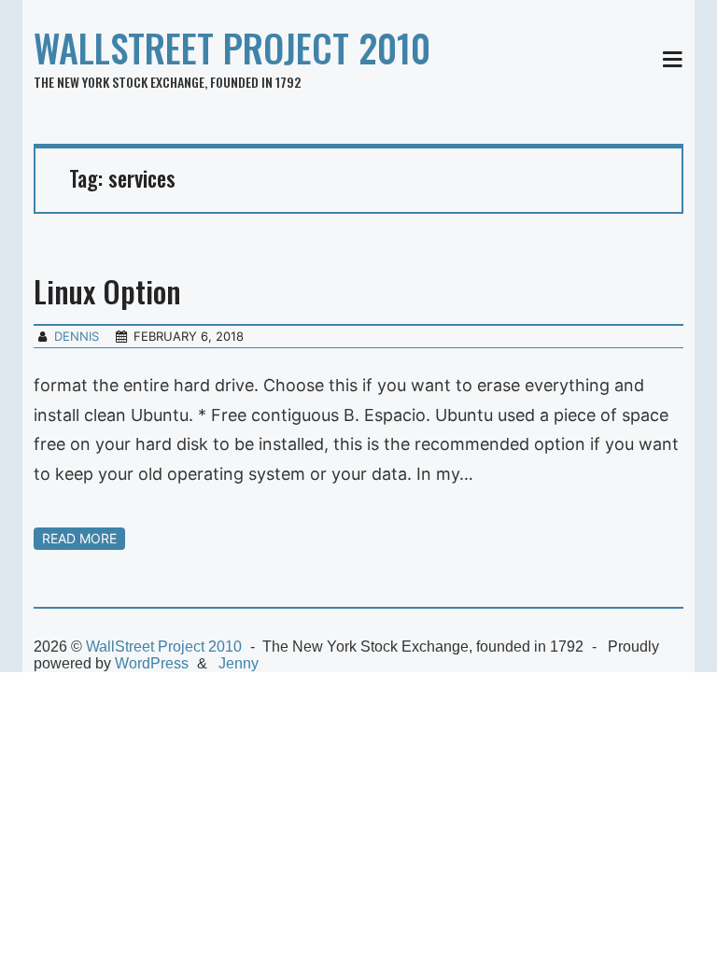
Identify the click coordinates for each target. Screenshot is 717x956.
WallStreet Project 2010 (232, 48)
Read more (79, 538)
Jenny (238, 663)
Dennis (76, 336)
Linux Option (107, 291)
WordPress (152, 663)
